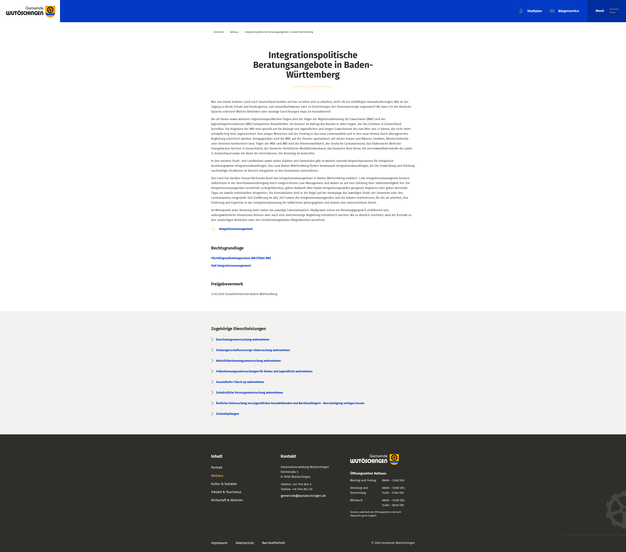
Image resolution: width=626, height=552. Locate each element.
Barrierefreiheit (273, 543)
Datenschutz (245, 543)
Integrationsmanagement (235, 229)
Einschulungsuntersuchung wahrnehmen (242, 339)
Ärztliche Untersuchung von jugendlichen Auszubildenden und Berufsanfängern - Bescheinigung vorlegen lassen (290, 403)
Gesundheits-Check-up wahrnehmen (240, 382)
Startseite (219, 32)
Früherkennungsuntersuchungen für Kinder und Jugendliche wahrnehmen (264, 371)
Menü (600, 11)
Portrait (216, 467)
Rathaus (234, 32)
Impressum (219, 543)
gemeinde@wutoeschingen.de (303, 496)
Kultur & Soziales (224, 484)
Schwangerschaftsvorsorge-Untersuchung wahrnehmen (253, 350)
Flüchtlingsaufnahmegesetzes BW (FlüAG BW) (241, 258)
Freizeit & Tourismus (226, 492)
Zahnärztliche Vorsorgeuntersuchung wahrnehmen (249, 392)
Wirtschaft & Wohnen (227, 500)
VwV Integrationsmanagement (231, 265)
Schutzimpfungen (227, 413)
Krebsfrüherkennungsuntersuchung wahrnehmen (248, 360)
